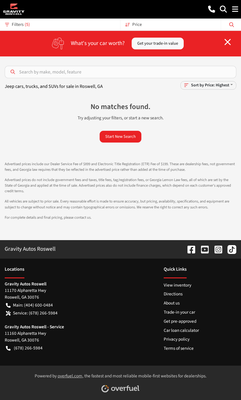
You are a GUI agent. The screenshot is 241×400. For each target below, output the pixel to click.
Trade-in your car (179, 312)
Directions (173, 294)
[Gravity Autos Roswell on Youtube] (202, 249)
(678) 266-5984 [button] (28, 348)
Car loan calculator (181, 330)
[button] (211, 9)
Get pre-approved (180, 321)
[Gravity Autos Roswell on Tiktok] (229, 249)
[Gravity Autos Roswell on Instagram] (216, 249)
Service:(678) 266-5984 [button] (35, 313)
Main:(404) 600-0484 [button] (33, 305)
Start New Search (120, 136)
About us (172, 303)
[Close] (228, 42)
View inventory (177, 285)
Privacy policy (177, 339)
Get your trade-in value (157, 43)
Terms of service (179, 348)
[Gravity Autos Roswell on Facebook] (189, 249)
